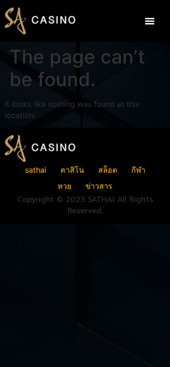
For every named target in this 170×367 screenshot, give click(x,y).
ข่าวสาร (98, 186)
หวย (64, 186)
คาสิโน (72, 170)
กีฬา (138, 170)
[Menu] (149, 21)
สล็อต (107, 170)
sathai (35, 170)
